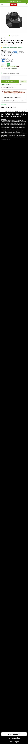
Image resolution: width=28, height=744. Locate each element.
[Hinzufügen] (8, 78)
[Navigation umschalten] (2, 4)
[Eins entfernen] (2, 78)
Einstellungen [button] (14, 742)
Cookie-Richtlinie (5, 139)
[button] (13, 66)
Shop (5, 38)
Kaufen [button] (24, 81)
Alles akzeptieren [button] (14, 734)
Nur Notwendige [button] (14, 738)
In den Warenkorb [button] (10, 81)
